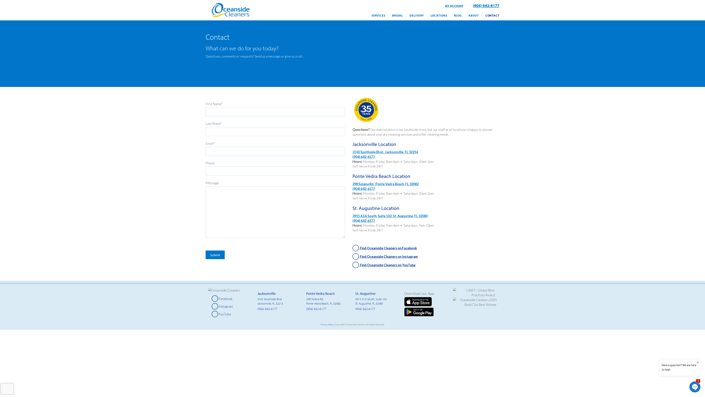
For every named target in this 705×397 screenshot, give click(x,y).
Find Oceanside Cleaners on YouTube (387, 265)
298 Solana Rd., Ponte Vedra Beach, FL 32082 (385, 184)
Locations (439, 15)
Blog (458, 15)
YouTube (224, 314)
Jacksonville (266, 293)
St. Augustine (365, 293)
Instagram (225, 306)
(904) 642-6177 (486, 5)
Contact (492, 15)
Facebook (225, 299)
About (473, 15)
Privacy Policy (327, 324)
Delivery (417, 15)
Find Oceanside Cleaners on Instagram (388, 257)
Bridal (397, 15)
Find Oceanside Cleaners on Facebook (388, 248)
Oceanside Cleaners (230, 11)
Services (378, 15)
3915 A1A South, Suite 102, (372, 216)
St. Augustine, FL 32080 (410, 216)
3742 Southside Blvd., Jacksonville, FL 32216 (385, 152)
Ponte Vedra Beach (320, 293)
